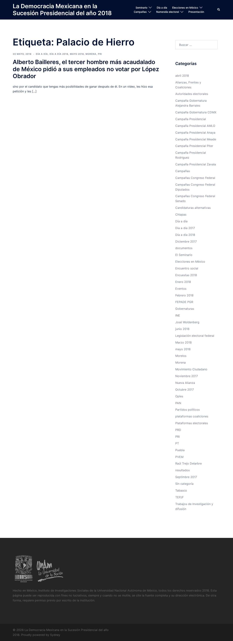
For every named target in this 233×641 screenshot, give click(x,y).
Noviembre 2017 (186, 376)
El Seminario (183, 255)
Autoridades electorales (191, 94)
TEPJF (179, 497)
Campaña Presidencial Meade (195, 139)
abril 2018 (182, 75)
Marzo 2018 (183, 342)
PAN (178, 403)
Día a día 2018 (59, 54)
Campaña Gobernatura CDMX (195, 112)
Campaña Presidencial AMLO (195, 126)
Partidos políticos (187, 409)
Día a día (162, 7)
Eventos (180, 288)
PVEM (179, 457)
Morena (91, 54)
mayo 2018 (77, 54)
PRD (178, 430)
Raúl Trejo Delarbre (188, 463)
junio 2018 (182, 329)
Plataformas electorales (191, 423)
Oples (179, 396)
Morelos (180, 356)
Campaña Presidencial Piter (194, 146)
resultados (182, 470)
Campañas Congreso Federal (195, 178)
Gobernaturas (184, 308)
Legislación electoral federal (194, 335)
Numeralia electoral (167, 11)
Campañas (140, 11)
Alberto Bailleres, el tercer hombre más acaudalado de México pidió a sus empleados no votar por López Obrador (86, 69)
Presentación (196, 11)
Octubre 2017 (184, 389)
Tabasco (181, 490)
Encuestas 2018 (186, 275)
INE (177, 315)
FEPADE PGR (184, 302)
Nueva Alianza (185, 383)
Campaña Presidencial (190, 119)
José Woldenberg (187, 322)
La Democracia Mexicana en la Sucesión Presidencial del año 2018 (62, 10)
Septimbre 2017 (186, 477)
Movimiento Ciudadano (191, 369)
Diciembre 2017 (186, 241)
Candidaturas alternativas (193, 208)
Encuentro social (186, 268)
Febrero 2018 (184, 295)
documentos (183, 248)
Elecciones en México (185, 7)
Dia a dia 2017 (185, 228)
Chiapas (180, 214)
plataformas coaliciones (191, 416)
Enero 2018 (183, 282)
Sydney (55, 635)
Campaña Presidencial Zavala (195, 164)
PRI (100, 54)
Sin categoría (184, 483)
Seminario (141, 7)
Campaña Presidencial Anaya (195, 132)
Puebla (180, 450)
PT (177, 443)
